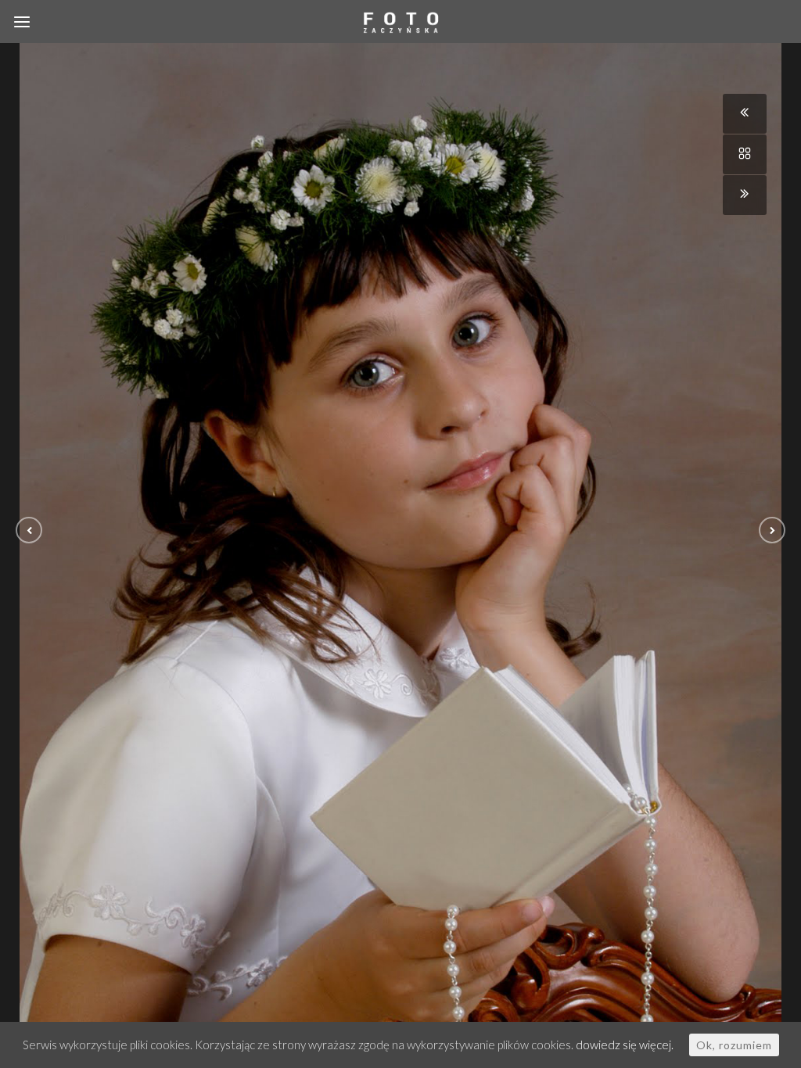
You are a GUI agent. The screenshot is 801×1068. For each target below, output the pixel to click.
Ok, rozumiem (734, 1045)
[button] (29, 530)
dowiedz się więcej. (624, 1045)
